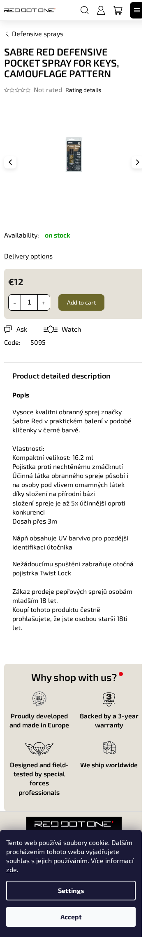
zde (11, 869)
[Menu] (137, 10)
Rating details (83, 89)
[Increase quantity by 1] (43, 302)
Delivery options (28, 256)
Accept (71, 917)
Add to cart (81, 302)
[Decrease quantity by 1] (15, 302)
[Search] (84, 10)
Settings (71, 890)
